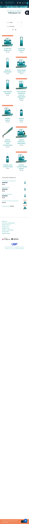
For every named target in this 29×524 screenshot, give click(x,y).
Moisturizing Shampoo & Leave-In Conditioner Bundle (21, 95)
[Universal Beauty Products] (14, 243)
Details (5, 41)
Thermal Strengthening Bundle (22, 166)
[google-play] (6, 238)
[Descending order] (21, 22)
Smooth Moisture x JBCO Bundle (21, 141)
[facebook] (17, 3)
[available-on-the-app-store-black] (15, 238)
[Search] (25, 3)
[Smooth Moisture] (9, 1)
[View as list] (15, 29)
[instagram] (20, 3)
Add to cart (6, 40)
